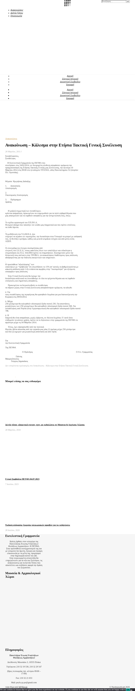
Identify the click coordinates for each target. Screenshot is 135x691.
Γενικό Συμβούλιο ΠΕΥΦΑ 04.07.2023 (22, 479)
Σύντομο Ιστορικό (70, 78)
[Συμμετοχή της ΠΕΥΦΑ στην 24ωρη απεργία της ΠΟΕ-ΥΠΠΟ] (10, 376)
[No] (131, 690)
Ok (128, 690)
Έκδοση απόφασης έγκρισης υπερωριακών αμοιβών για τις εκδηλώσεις (37, 525)
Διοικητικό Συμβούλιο (70, 81)
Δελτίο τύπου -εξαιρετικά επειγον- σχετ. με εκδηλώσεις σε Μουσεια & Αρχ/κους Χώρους (45, 425)
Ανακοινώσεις (17, 10)
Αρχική (70, 75)
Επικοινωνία (16, 15)
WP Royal (23, 687)
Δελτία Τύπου (17, 12)
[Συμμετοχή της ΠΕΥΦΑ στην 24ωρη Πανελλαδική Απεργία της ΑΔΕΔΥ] (21, 376)
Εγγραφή (70, 84)
